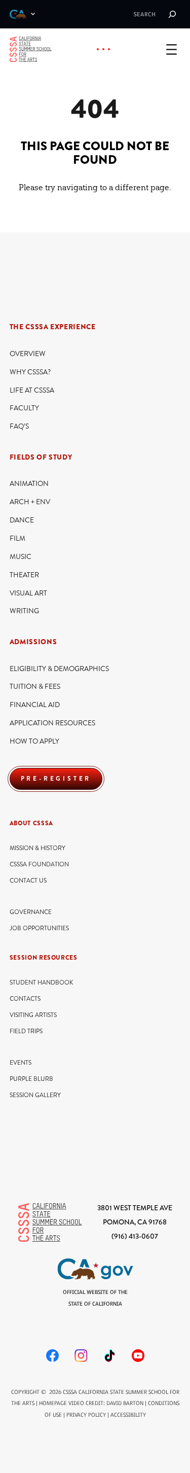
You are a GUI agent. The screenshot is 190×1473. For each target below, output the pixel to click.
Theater (24, 575)
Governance (31, 912)
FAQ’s (19, 426)
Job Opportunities (39, 928)
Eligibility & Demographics (59, 669)
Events (20, 1063)
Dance (22, 520)
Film (17, 538)
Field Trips (26, 1031)
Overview (28, 354)
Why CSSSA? (30, 372)
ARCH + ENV (30, 502)
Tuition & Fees (35, 686)
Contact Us (28, 880)
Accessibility (128, 1415)
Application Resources (52, 723)
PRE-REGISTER (56, 778)
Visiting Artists (33, 1015)
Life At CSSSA (32, 390)
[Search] (172, 14)
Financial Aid (35, 705)
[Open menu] (171, 49)
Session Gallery (35, 1095)
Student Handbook (41, 982)
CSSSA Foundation (39, 864)
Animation (29, 483)
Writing (24, 611)
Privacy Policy (86, 1415)
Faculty (24, 408)
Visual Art (28, 593)
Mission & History (37, 848)
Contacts (25, 999)
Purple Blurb (31, 1079)
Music (20, 557)
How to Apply (34, 741)
